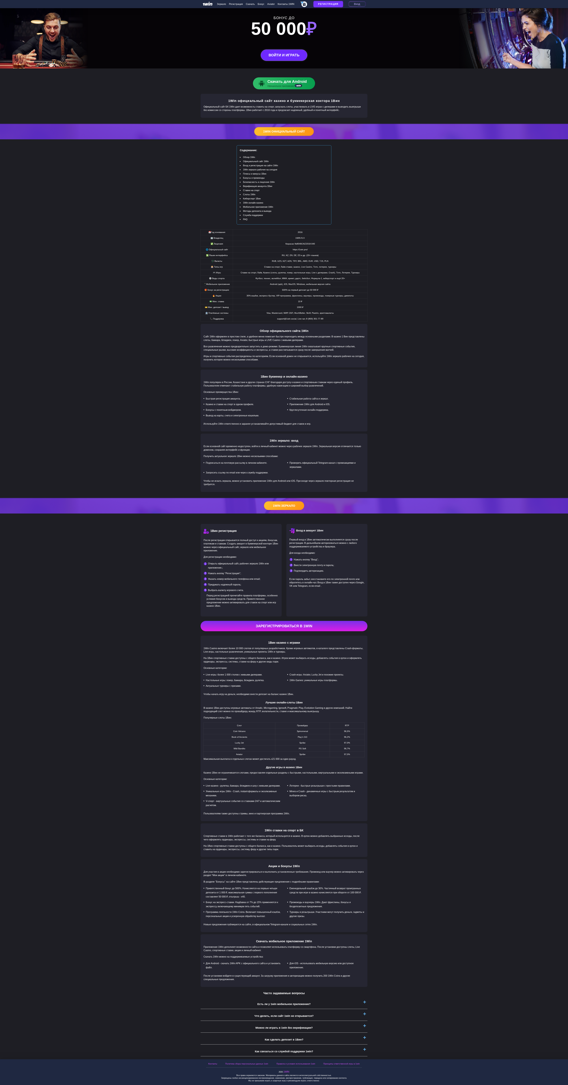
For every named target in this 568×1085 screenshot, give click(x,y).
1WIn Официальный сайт (284, 131)
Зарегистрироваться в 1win (284, 626)
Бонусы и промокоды (254, 178)
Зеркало (221, 4)
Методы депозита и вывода (257, 211)
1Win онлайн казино (253, 202)
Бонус (261, 4)
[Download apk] (284, 83)
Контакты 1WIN (286, 4)
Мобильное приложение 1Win (258, 207)
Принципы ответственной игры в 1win (341, 1064)
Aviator (271, 4)
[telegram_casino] (304, 4)
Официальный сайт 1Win (256, 161)
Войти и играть (284, 55)
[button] (563, 1072)
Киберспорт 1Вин (252, 198)
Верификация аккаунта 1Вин (257, 186)
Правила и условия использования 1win (295, 1064)
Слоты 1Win (249, 194)
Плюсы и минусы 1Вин (254, 173)
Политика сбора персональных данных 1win (246, 1064)
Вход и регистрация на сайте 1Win (260, 165)
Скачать (250, 4)
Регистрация (236, 4)
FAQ (245, 219)
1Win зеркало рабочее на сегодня (260, 169)
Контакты (212, 1064)
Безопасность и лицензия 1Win (259, 182)
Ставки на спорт (251, 190)
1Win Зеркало (284, 505)
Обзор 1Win (249, 157)
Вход (357, 4)
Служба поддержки (253, 215)
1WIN (286, 1072)
